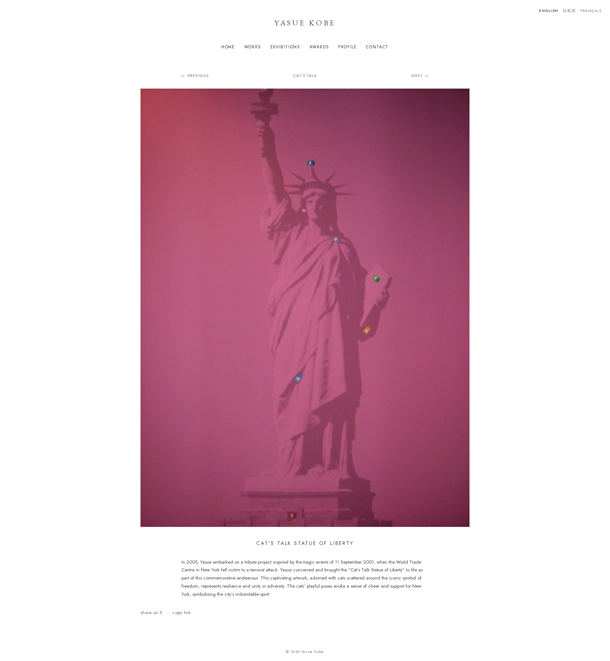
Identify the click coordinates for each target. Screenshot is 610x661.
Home (227, 47)
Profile (347, 47)
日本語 (569, 10)
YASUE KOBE (305, 23)
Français (591, 10)
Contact (377, 47)
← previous (195, 75)
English (548, 10)
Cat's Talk (305, 75)
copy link (181, 612)
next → (420, 75)
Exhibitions (285, 47)
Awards (319, 47)
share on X (151, 612)
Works (252, 47)
